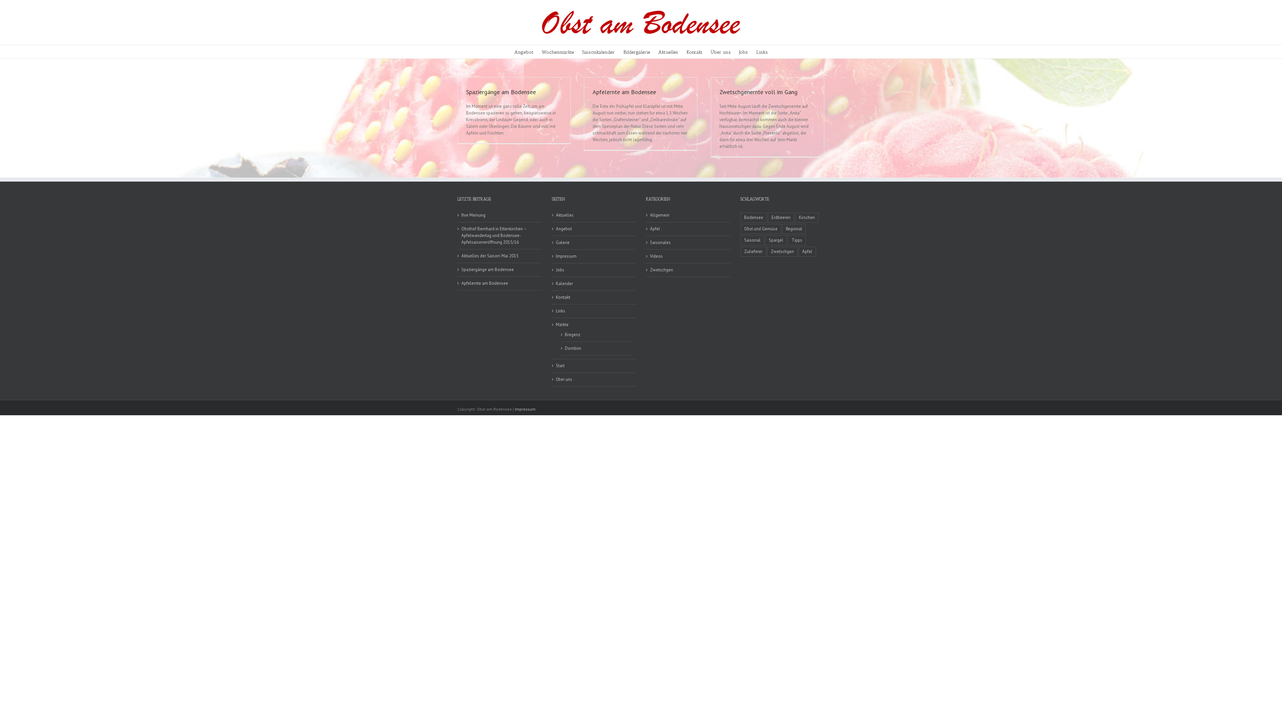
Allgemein (659, 215)
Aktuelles (565, 215)
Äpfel (655, 229)
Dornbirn (573, 348)
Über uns (564, 379)
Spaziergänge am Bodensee (501, 92)
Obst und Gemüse (761, 229)
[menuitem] (528, 51)
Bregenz (572, 334)
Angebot (564, 229)
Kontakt (563, 297)
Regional (794, 229)
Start (560, 366)
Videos (656, 256)
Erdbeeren (781, 217)
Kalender (564, 283)
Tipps (797, 240)
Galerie (563, 242)
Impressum (566, 256)
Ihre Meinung (473, 215)
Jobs (560, 270)
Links (560, 311)
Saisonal (752, 240)
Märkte (562, 324)
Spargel (776, 240)
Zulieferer (753, 251)
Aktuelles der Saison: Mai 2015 (489, 256)
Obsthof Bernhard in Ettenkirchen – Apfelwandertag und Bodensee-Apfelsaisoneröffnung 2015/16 (493, 235)
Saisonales (660, 242)
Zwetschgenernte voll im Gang (758, 92)
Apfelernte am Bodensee (624, 92)
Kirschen (807, 217)
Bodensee (753, 217)
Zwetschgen (661, 270)
